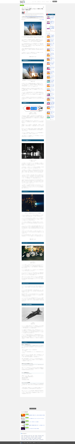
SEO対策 (33, 439)
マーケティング (43, 1)
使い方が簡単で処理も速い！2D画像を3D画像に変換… (52, 103)
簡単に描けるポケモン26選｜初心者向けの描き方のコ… (52, 117)
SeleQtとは (25, 442)
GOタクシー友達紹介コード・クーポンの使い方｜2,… (52, 44)
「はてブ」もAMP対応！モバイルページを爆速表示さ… (52, 63)
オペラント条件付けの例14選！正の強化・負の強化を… (52, 17)
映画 (29, 435)
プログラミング (39, 1)
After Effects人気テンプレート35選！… (52, 68)
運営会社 (27, 442)
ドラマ (33, 435)
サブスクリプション (26, 435)
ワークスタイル (47, 1)
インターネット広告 (23, 439)
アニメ (31, 435)
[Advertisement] (33, 403)
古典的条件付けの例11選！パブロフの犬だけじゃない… (52, 22)
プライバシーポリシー (39, 442)
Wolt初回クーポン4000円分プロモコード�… (52, 59)
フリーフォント (37, 439)
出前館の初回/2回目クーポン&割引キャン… (52, 99)
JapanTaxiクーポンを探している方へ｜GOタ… (52, 112)
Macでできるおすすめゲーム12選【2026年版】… (52, 81)
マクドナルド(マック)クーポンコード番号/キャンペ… (52, 76)
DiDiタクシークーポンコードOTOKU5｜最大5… (52, 50)
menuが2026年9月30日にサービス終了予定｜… (52, 72)
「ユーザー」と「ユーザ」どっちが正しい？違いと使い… (52, 89)
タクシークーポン (39, 435)
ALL (33, 1)
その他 (50, 1)
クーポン (22, 435)
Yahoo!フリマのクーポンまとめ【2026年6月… (52, 40)
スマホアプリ (27, 439)
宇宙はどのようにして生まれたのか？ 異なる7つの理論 (32, 428)
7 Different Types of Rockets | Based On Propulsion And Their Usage (33, 16)
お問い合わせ (30, 442)
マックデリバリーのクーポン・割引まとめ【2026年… (52, 85)
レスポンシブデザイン (41, 439)
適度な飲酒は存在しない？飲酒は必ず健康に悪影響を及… (52, 28)
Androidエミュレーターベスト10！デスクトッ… (52, 94)
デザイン (35, 1)
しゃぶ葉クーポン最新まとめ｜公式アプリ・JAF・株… (52, 107)
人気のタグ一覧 (54, 1)
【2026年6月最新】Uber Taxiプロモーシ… (52, 54)
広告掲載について (34, 442)
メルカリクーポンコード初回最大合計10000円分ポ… (52, 36)
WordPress (31, 439)
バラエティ (36, 435)
